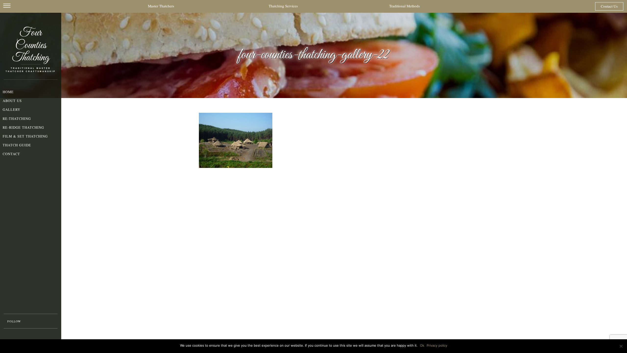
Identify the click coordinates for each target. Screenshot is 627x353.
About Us (12, 100)
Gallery (11, 109)
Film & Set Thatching (25, 136)
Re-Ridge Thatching (23, 127)
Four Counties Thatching (30, 45)
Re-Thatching (17, 118)
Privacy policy (437, 345)
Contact (11, 153)
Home (8, 91)
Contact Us (609, 6)
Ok (422, 345)
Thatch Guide (17, 145)
